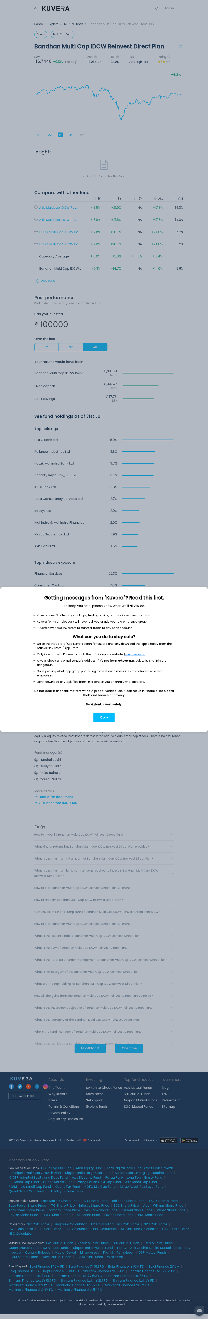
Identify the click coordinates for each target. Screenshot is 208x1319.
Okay (104, 717)
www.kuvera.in (135, 654)
